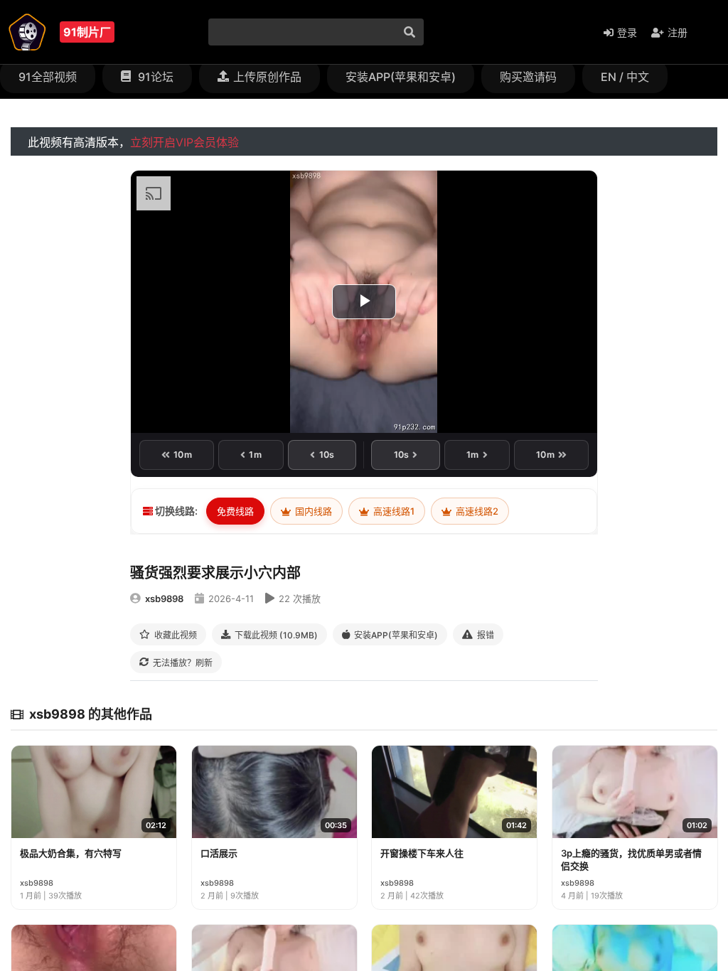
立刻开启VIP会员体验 (184, 142)
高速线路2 (476, 511)
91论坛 (154, 77)
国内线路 (312, 511)
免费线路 (235, 511)
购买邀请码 (528, 77)
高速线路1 (392, 511)
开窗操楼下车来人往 (422, 853)
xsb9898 (164, 598)
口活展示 (218, 853)
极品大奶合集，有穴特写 (71, 853)
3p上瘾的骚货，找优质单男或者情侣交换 (631, 859)
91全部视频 (47, 77)
